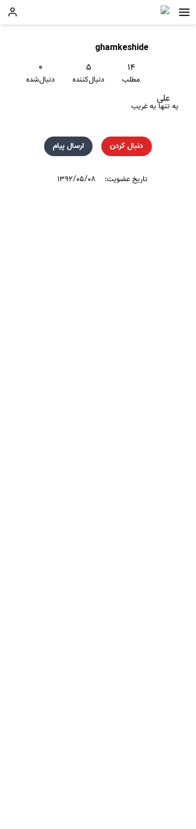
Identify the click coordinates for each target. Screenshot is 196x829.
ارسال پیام (68, 146)
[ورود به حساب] (12, 12)
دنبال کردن (126, 146)
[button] (184, 12)
